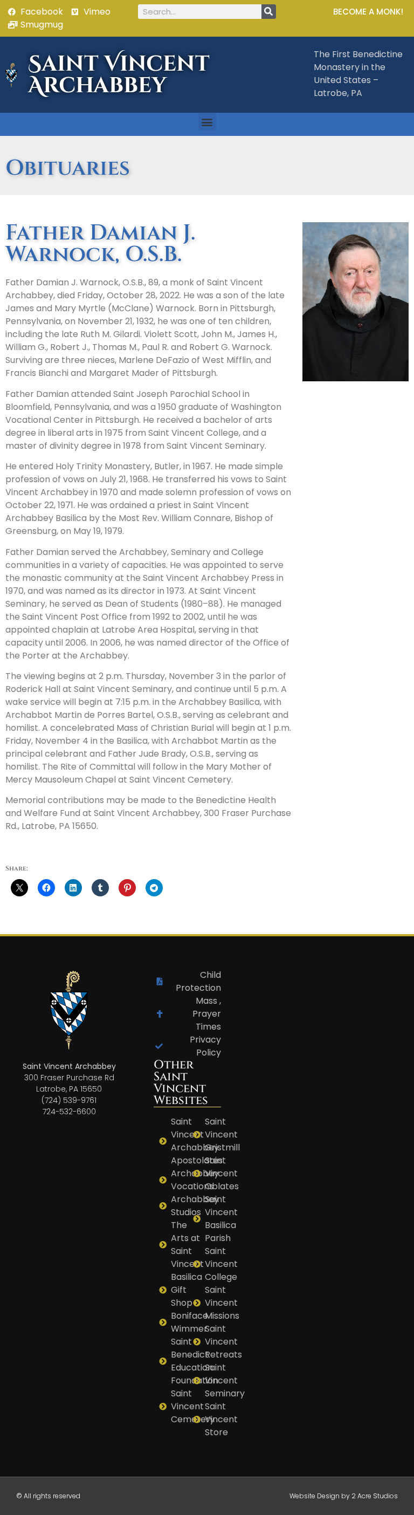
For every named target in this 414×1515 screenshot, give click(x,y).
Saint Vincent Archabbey (119, 75)
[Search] (268, 11)
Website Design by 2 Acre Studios (343, 1495)
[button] (207, 122)
